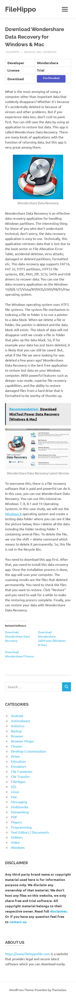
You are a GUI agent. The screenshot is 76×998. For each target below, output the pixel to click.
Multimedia (19, 807)
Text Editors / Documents (30, 832)
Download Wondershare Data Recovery (17, 636)
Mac (39, 52)
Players (16, 822)
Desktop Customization (28, 751)
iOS (13, 786)
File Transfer (20, 776)
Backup (29, 52)
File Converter (22, 771)
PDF (14, 817)
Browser (17, 736)
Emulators (18, 766)
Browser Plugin (22, 741)
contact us (18, 921)
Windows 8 (13, 514)
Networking (20, 812)
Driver (15, 756)
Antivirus (17, 726)
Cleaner (17, 746)
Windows (49, 52)
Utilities (17, 837)
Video (15, 842)
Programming (21, 827)
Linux (15, 791)
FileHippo (20, 9)
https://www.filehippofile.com (27, 954)
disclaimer (58, 911)
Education (18, 761)
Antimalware (20, 721)
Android (17, 716)
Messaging (19, 802)
